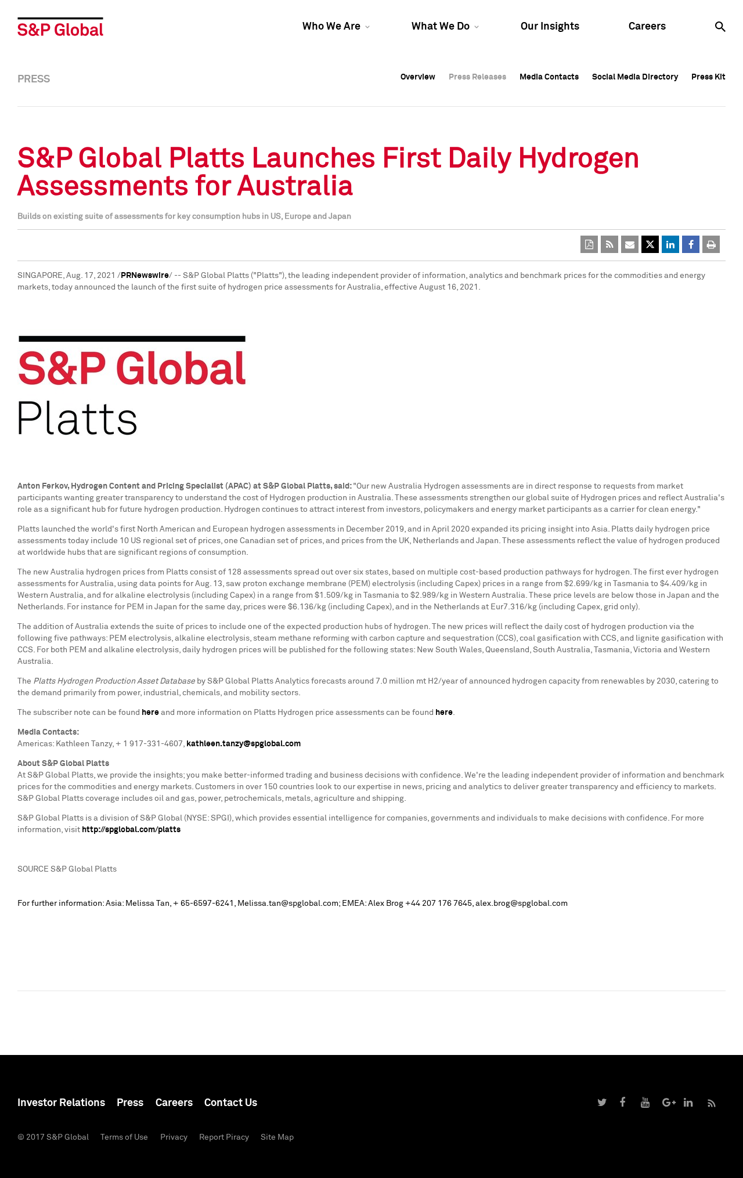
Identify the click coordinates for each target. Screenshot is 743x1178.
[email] (630, 244)
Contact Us (230, 1103)
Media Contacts (549, 77)
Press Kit (708, 77)
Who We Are (331, 26)
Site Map (277, 1137)
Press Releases (477, 77)
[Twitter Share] (650, 244)
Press (130, 1103)
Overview (418, 77)
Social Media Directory (635, 77)
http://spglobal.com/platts (131, 830)
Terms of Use (124, 1137)
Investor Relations (61, 1103)
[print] (711, 244)
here (150, 713)
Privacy (173, 1137)
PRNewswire (145, 276)
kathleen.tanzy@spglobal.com (243, 744)
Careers (647, 26)
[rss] (609, 244)
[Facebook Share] (690, 244)
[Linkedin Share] (670, 244)
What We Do (441, 26)
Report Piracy (224, 1137)
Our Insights (550, 26)
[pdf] (589, 244)
